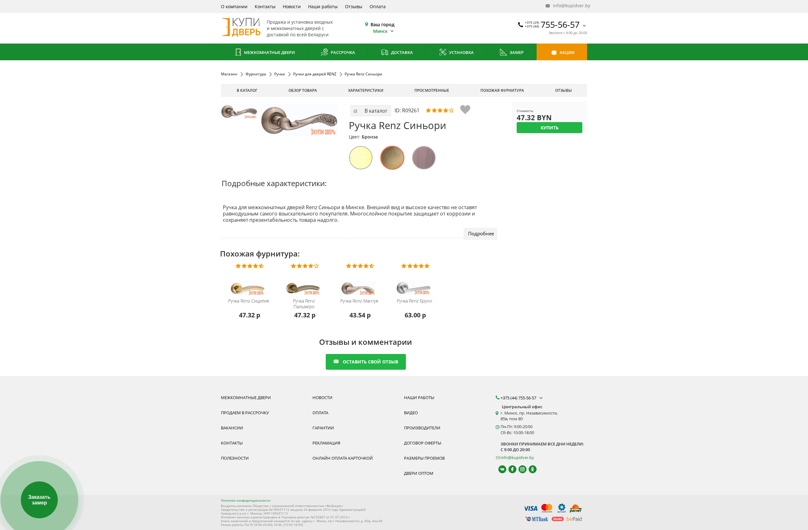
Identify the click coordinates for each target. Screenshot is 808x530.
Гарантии (323, 428)
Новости (292, 6)
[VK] (499, 469)
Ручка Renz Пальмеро (304, 303)
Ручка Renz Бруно (414, 301)
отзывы (563, 90)
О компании (234, 6)
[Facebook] (510, 469)
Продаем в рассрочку (245, 412)
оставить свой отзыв (370, 362)
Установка (461, 52)
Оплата (378, 6)
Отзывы (353, 6)
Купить (550, 128)
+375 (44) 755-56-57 (519, 398)
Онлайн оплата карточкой (342, 458)
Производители (422, 428)
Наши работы (323, 6)
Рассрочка (342, 52)
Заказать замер (39, 499)
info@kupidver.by (569, 6)
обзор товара (302, 90)
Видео (411, 412)
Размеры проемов (424, 458)
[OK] (530, 469)
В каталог (247, 90)
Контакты (265, 6)
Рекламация (326, 443)
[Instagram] (520, 469)
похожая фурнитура (502, 90)
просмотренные (431, 90)
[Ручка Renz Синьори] (239, 122)
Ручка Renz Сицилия (248, 301)
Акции (566, 52)
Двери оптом (418, 473)
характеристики (365, 90)
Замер (516, 52)
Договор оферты (422, 443)
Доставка (401, 52)
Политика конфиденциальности (245, 500)
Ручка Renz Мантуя (359, 301)
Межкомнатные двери (269, 52)
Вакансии (232, 428)
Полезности (235, 458)
